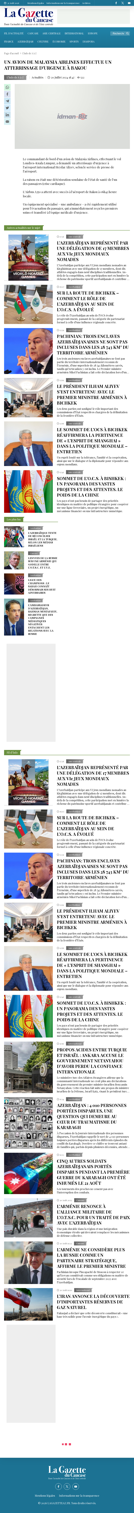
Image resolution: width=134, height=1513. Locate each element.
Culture (43, 41)
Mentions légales (35, 3)
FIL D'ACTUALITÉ (14, 33)
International (74, 33)
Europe (93, 33)
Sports (74, 41)
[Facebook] (116, 2)
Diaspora (88, 41)
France (8, 41)
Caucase (33, 33)
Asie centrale (51, 33)
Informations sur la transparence (63, 3)
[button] (7, 87)
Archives (86, 3)
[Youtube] (129, 2)
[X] (122, 2)
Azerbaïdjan (25, 41)
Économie (59, 41)
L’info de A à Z (15, 77)
